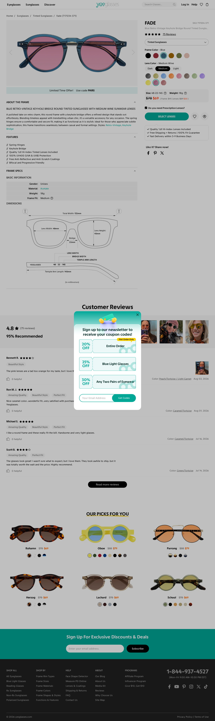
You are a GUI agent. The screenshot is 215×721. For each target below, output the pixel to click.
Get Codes (124, 398)
